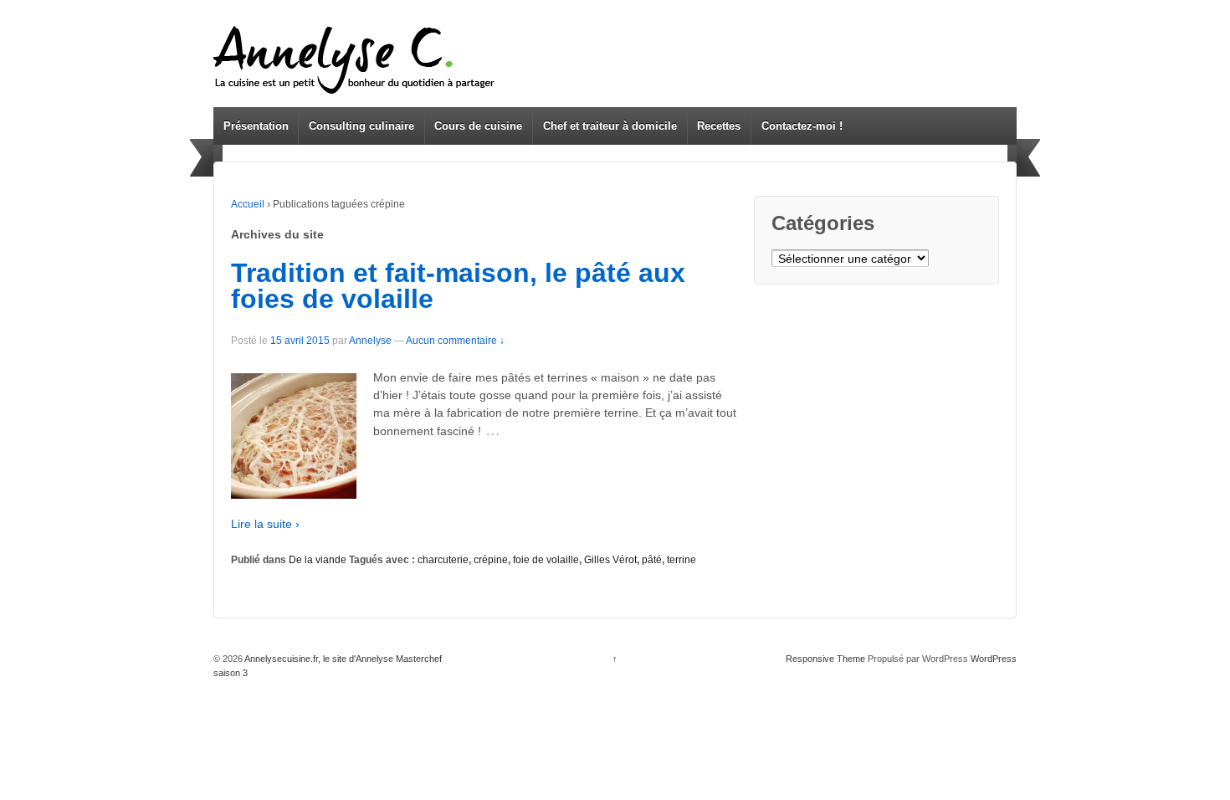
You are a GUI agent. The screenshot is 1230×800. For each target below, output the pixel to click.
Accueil (247, 204)
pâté (652, 560)
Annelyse (370, 340)
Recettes (719, 126)
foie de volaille (546, 560)
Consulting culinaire (361, 126)
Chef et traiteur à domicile (610, 126)
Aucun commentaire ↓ (455, 340)
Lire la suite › (265, 524)
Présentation (256, 126)
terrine (681, 560)
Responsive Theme (825, 659)
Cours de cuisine (478, 126)
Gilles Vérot (610, 560)
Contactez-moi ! (802, 126)
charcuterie (443, 560)
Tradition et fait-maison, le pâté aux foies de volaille (458, 286)
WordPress (994, 659)
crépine (491, 560)
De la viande (317, 560)
